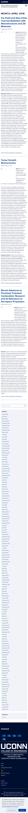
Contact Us (3, 785)
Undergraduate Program (6, 767)
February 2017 (5, 620)
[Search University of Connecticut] (24, 2)
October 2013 (5, 689)
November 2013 (5, 686)
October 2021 (5, 521)
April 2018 (4, 591)
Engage (2, 781)
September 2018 (6, 584)
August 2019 (5, 564)
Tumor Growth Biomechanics (8, 161)
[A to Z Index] (26, 2)
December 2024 (6, 446)
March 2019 (4, 573)
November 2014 (5, 666)
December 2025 (6, 423)
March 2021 (4, 532)
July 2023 (4, 480)
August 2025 (5, 432)
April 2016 (4, 639)
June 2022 (4, 505)
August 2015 (5, 654)
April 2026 (4, 416)
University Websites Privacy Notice (10, 806)
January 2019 (5, 577)
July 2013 (4, 693)
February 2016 (5, 643)
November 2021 (5, 518)
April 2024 (4, 459)
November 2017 (5, 602)
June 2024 (4, 457)
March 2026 (5, 418)
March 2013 (4, 702)
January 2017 (5, 623)
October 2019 (5, 559)
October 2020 (5, 541)
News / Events (4, 783)
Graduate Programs (5, 773)
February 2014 (5, 679)
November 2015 (5, 648)
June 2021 (4, 525)
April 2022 (4, 507)
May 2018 (4, 589)
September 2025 (6, 430)
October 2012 (5, 709)
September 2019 (6, 561)
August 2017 (5, 609)
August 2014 (5, 673)
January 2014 (5, 682)
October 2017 (5, 605)
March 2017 (4, 618)
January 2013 (5, 707)
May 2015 (4, 661)
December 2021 (5, 516)
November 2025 (6, 425)
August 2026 (5, 414)
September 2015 (6, 652)
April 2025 (4, 439)
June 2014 (4, 677)
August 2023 (5, 477)
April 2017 (4, 616)
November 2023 (6, 471)
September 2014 (6, 670)
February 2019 (5, 575)
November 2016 (5, 627)
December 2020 (6, 536)
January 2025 (5, 443)
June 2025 (4, 437)
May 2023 (4, 484)
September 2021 (6, 523)
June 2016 (4, 636)
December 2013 (5, 684)
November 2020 (6, 539)
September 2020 (6, 543)
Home (2, 763)
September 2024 (6, 452)
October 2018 (5, 582)
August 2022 (5, 502)
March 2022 (5, 509)
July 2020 (4, 548)
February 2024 (5, 464)
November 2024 (6, 448)
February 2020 (5, 550)
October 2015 (5, 650)
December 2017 (5, 600)
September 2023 (6, 475)
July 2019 (4, 566)
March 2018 (4, 593)
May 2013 (4, 698)
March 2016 (4, 641)
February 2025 (5, 441)
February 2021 (5, 534)
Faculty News (4, 717)
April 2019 (4, 571)
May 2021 (4, 527)
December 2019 (5, 555)
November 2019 (5, 557)
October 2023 (5, 473)
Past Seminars (18, 152)
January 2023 (5, 493)
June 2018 (4, 586)
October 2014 (5, 668)
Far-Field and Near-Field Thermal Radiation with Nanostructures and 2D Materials (14, 22)
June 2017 (4, 611)
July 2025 (4, 434)
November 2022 (6, 496)
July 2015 (4, 657)
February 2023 (5, 491)
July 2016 (4, 634)
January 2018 (5, 598)
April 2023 (4, 487)
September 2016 (6, 632)
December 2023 (6, 468)
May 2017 (4, 614)
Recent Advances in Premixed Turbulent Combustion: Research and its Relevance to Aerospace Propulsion (13, 296)
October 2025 (5, 428)
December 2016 (5, 625)
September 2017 (5, 607)
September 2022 (6, 500)
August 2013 (5, 691)
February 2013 (5, 704)
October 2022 (5, 498)
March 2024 (5, 462)
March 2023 (5, 489)
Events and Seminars (10, 152)
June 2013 (4, 695)
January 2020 (5, 552)
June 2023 (4, 482)
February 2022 (5, 511)
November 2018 (5, 580)
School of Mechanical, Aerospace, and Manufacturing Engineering (10, 6)
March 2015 (4, 664)
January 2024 (5, 466)
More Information (12, 810)
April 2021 (4, 530)
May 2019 (4, 568)
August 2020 (5, 546)
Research (3, 775)
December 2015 (5, 645)
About (2, 765)
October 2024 (5, 450)
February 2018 (5, 595)
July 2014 (4, 675)
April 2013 (4, 700)
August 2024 (5, 455)
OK (21, 810)
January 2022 (5, 514)
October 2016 (5, 630)
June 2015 (4, 659)
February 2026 (5, 421)
